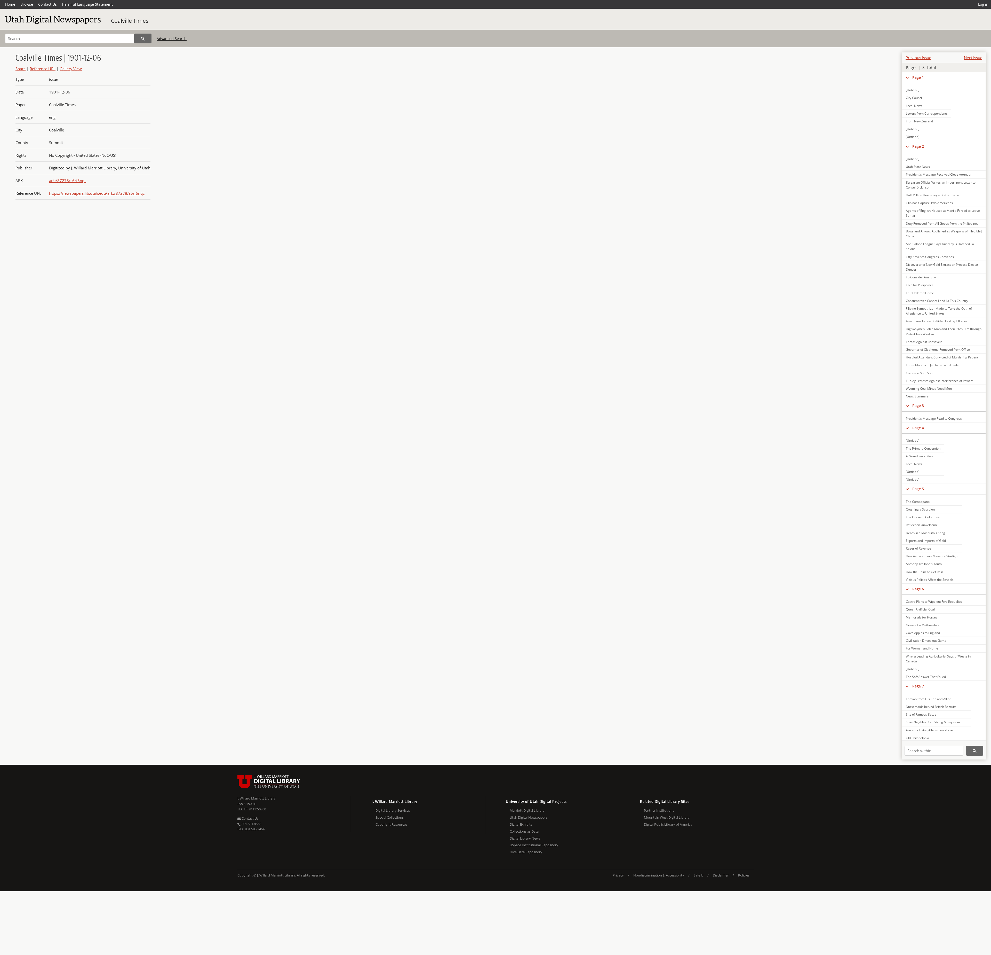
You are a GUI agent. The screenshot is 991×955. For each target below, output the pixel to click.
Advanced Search (172, 38)
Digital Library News (525, 838)
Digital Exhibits (521, 824)
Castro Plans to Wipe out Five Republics (934, 601)
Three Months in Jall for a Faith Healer (933, 365)
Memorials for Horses (921, 617)
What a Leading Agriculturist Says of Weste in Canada (938, 658)
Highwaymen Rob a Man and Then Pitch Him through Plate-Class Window (943, 331)
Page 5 (918, 488)
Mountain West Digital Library (667, 817)
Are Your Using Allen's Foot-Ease (929, 730)
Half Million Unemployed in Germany (932, 195)
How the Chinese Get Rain (924, 572)
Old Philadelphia (917, 738)
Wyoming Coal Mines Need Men (929, 388)
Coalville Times (129, 20)
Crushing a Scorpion (920, 509)
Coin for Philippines (919, 285)
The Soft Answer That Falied (926, 677)
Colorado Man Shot (919, 373)
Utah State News (918, 167)
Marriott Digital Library (527, 810)
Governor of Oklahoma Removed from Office (938, 349)
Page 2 (918, 146)
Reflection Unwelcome (922, 525)
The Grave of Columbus (923, 517)
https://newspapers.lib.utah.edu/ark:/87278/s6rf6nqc (97, 193)
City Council (914, 98)
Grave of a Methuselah (922, 625)
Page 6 (918, 588)
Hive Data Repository (526, 852)
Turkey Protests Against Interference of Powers (939, 381)
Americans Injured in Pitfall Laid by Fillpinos (937, 321)
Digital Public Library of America (668, 824)
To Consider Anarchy (921, 277)
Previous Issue (918, 57)
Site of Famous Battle (921, 714)
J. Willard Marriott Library (256, 798)
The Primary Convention (923, 448)
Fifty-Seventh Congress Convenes (930, 257)
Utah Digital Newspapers (528, 817)
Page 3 (918, 405)
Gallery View (71, 68)
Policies (743, 875)
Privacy (618, 875)
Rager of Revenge (918, 548)
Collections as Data (524, 831)
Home (10, 4)
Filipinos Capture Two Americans (929, 203)
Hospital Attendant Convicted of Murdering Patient (942, 357)
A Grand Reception (919, 456)
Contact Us (47, 4)
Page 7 (918, 686)
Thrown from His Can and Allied (928, 699)
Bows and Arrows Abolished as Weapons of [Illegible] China (944, 233)
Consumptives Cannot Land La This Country (937, 301)
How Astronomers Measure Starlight (932, 556)
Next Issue (973, 57)
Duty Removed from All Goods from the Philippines (942, 223)
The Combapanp (918, 501)
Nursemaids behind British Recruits (931, 706)
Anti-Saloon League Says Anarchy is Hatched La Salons (940, 246)
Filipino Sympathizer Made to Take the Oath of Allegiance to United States (939, 311)
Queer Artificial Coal (920, 609)
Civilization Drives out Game (926, 640)
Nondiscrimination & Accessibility (658, 875)
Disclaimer (721, 875)
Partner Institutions (659, 810)
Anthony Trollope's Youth (924, 564)
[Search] (142, 38)
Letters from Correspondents (927, 113)
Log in (983, 4)
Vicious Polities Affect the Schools (930, 579)
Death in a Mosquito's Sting (925, 533)
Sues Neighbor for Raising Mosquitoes (933, 722)
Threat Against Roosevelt (924, 342)
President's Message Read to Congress (934, 418)
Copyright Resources (391, 824)
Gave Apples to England (923, 633)
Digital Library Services (392, 810)
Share (20, 68)
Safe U (698, 875)
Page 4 (918, 427)
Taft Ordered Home (920, 293)
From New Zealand (919, 121)
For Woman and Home (922, 648)
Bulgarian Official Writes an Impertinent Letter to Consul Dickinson (941, 185)
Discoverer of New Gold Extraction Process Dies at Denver (942, 267)
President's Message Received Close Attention (939, 174)
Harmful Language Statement (87, 4)
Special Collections (389, 817)
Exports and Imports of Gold (926, 540)
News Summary (917, 396)
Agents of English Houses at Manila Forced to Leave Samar (943, 213)
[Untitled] (912, 90)
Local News (914, 106)
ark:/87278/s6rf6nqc (67, 180)
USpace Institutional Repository (534, 845)
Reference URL (42, 68)
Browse (26, 4)
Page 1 (918, 77)
